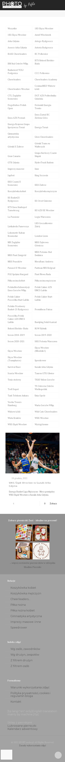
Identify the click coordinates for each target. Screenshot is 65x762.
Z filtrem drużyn (21, 660)
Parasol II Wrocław (17, 267)
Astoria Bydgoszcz (44, 47)
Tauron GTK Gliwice (44, 373)
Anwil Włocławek (43, 34)
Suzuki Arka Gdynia (44, 366)
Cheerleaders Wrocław (19, 89)
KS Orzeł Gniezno (43, 200)
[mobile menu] (60, 5)
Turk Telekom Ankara (18, 395)
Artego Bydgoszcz (44, 41)
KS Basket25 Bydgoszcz (14, 199)
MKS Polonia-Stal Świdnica (43, 253)
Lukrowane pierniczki (22, 725)
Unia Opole (40, 395)
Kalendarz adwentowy (23, 729)
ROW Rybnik (40, 328)
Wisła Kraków (14, 417)
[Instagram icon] (36, 750)
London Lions (41, 235)
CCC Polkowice (42, 73)
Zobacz (53, 503)
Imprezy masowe (16, 168)
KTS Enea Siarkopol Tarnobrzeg (17, 209)
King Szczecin (41, 175)
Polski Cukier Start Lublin (43, 298)
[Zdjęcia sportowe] (19, 5)
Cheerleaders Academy (46, 79)
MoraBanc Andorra (44, 261)
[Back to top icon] (58, 755)
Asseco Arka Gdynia (17, 47)
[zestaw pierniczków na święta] (41, 558)
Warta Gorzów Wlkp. (44, 405)
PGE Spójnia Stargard (18, 274)
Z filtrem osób (19, 666)
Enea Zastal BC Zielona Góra (42, 116)
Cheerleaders (14, 79)
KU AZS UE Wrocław (44, 210)
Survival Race (14, 366)
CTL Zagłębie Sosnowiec (14, 97)
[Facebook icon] (29, 750)
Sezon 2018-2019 (16, 334)
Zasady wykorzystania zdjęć (32, 745)
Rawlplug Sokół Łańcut (46, 322)
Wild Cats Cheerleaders (46, 411)
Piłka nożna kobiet (16, 280)
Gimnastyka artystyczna (13, 135)
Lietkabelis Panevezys (18, 226)
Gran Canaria (14, 156)
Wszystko (12, 28)
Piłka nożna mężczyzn (45, 280)
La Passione (13, 216)
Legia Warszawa (42, 216)
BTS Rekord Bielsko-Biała (45, 62)
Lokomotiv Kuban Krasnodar (16, 234)
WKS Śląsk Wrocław (17, 424)
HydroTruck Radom (44, 162)
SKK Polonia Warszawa (46, 341)
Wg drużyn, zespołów (24, 654)
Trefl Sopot (13, 389)
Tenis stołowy (14, 379)
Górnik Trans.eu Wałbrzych (42, 145)
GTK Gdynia (13, 162)
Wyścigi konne (41, 424)
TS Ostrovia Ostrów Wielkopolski (44, 388)
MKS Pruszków (15, 261)
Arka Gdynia (13, 41)
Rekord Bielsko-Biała (18, 328)
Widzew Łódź (14, 411)
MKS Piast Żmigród (17, 255)
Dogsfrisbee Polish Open (17, 107)
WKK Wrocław (41, 417)
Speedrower (40, 360)
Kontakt (15, 701)
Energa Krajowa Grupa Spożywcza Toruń (19, 126)
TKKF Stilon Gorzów (44, 379)
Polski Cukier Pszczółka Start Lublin (18, 298)
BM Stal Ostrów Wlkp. (18, 63)
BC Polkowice (41, 53)
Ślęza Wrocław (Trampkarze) (15, 359)
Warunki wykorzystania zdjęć (30, 687)
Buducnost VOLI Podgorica (16, 71)
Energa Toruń (41, 127)
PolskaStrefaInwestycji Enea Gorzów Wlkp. (19, 289)
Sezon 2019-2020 (43, 334)
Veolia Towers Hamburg (15, 404)
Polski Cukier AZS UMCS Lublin (43, 289)
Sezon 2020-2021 (16, 341)
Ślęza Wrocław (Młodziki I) (42, 349)
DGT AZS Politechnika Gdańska (45, 97)
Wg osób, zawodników (25, 649)
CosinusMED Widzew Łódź (45, 87)
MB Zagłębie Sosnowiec (14, 244)
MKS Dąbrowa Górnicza (41, 244)
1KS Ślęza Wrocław (44, 28)
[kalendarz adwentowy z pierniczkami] (24, 540)
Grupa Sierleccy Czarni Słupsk (45, 154)
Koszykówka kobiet (17, 191)
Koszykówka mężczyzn (46, 191)
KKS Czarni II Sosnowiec (14, 183)
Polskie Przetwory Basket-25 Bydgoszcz (18, 308)
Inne (37, 168)
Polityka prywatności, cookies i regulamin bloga (30, 695)
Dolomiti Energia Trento (43, 107)
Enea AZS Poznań (16, 117)
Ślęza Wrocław (15, 350)
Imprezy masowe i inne (25, 621)
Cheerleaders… (20, 599)
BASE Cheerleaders (17, 53)
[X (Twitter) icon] (32, 750)
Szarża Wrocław (15, 373)
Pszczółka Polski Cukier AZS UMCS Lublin (16, 319)
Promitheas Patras (43, 309)
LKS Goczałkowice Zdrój (43, 225)
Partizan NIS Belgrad (45, 267)
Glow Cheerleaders (44, 136)
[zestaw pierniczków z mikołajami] (41, 540)
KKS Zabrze (40, 184)
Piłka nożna (18, 604)
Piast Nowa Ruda (43, 274)
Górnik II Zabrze (16, 146)
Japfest (11, 175)
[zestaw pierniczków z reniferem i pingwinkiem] (24, 558)
